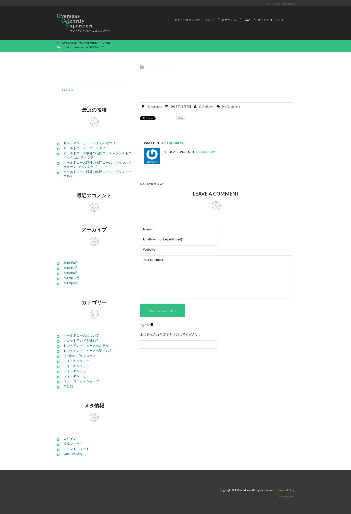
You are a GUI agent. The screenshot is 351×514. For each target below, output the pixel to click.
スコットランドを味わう (81, 340)
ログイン (69, 438)
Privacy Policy (285, 490)
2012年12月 (71, 278)
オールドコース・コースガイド (86, 148)
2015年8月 (70, 262)
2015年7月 (70, 267)
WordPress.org (72, 453)
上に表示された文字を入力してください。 (171, 334)
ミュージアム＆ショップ (81, 381)
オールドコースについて (81, 335)
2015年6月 (70, 273)
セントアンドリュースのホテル (86, 345)
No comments (231, 106)
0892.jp (292, 496)
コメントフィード (76, 449)
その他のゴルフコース (79, 356)
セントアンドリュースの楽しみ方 (87, 350)
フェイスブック (273, 3)
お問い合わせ (288, 3)
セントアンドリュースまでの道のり (89, 143)
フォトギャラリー (76, 361)
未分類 (68, 386)
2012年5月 (70, 283)
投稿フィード (73, 444)
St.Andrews (206, 106)
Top (59, 47)
